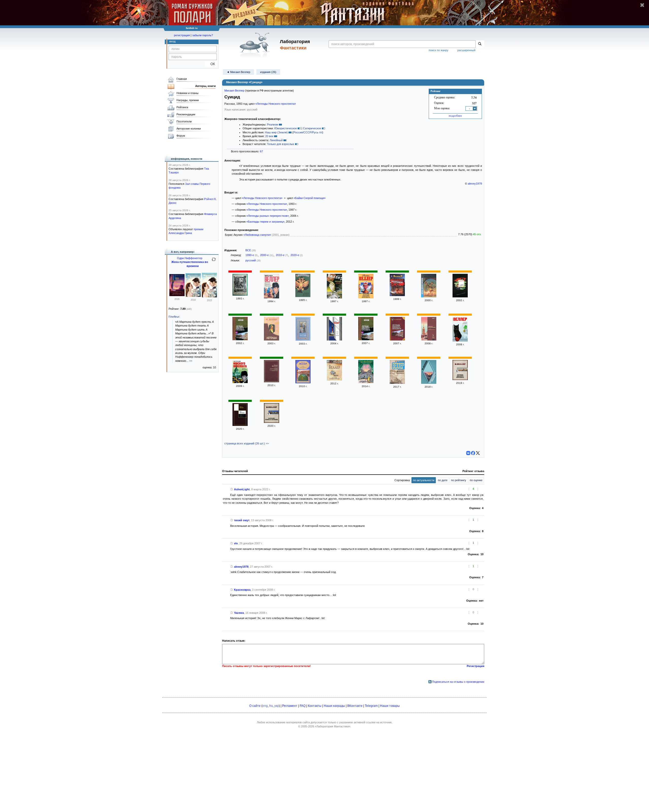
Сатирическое (312, 128)
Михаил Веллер (234, 90)
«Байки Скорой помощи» (310, 198)
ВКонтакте (355, 706)
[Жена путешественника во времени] (177, 295)
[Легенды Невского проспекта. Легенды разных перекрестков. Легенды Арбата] (271, 381)
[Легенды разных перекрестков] (334, 339)
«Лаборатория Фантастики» (332, 726)
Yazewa (239, 612)
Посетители (184, 121)
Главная (181, 78)
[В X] (478, 453)
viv (236, 543)
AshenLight (242, 489)
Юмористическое (285, 128)
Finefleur (174, 316)
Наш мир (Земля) (276, 132)
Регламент (289, 706)
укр (276, 706)
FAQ (302, 706)
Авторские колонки (188, 128)
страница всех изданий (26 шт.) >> (246, 443)
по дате (442, 480)
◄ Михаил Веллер (238, 72)
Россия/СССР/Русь (305, 132)
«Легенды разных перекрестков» (267, 215)
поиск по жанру (438, 50)
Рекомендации (185, 114)
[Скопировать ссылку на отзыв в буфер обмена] (231, 489)
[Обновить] (214, 261)
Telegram (371, 706)
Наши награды (334, 706)
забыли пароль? (202, 35)
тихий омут (241, 520)
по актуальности (423, 480)
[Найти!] (479, 44)
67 (261, 151)
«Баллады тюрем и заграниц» (265, 221)
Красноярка (242, 589)
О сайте (255, 706)
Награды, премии (187, 100)
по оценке (476, 480)
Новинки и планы (187, 93)
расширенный (466, 50)
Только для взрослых (280, 144)
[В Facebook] (473, 453)
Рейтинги (182, 107)
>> (190, 360)
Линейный (276, 140)
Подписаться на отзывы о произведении (458, 681)
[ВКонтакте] (468, 453)
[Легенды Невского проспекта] (240, 294)
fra (271, 706)
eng (265, 706)
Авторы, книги (205, 85)
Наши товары (390, 706)
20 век (269, 136)
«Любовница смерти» (257, 234)
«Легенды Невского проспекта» (275, 103)
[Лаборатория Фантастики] (256, 45)
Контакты (314, 706)
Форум (180, 135)
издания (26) (268, 72)
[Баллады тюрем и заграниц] (334, 379)
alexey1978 (475, 183)
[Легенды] (271, 339)
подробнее (455, 115)
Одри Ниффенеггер (189, 258)
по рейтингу (458, 480)
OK (210, 64)
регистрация (182, 35)
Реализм (272, 124)
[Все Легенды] (240, 424)
